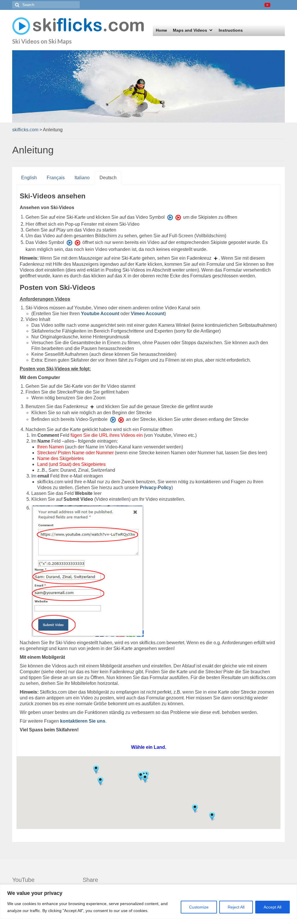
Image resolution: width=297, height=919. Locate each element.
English (29, 177)
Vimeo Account (147, 313)
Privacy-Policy (155, 487)
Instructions (231, 30)
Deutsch (108, 177)
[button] (100, 781)
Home (161, 30)
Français (56, 177)
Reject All (236, 907)
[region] (148, 901)
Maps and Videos (190, 30)
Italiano (82, 177)
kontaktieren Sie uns (82, 721)
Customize (199, 907)
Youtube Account (100, 313)
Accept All (272, 907)
